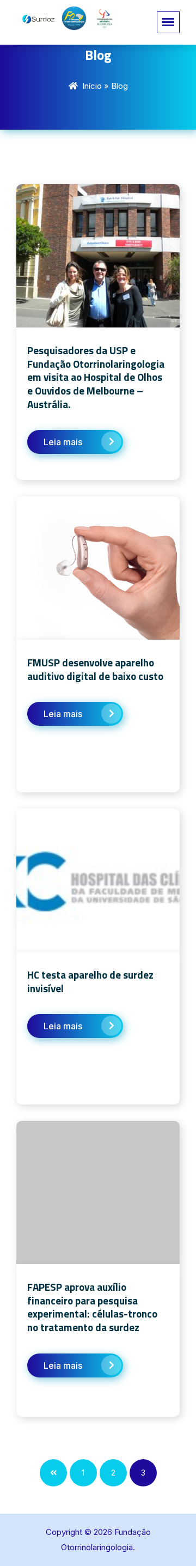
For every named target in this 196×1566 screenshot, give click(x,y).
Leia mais (63, 441)
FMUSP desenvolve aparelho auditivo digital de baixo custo (95, 669)
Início (92, 86)
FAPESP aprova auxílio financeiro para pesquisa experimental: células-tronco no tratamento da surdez (92, 1307)
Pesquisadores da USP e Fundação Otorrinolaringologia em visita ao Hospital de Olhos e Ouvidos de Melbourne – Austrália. (95, 377)
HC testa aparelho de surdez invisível (90, 981)
